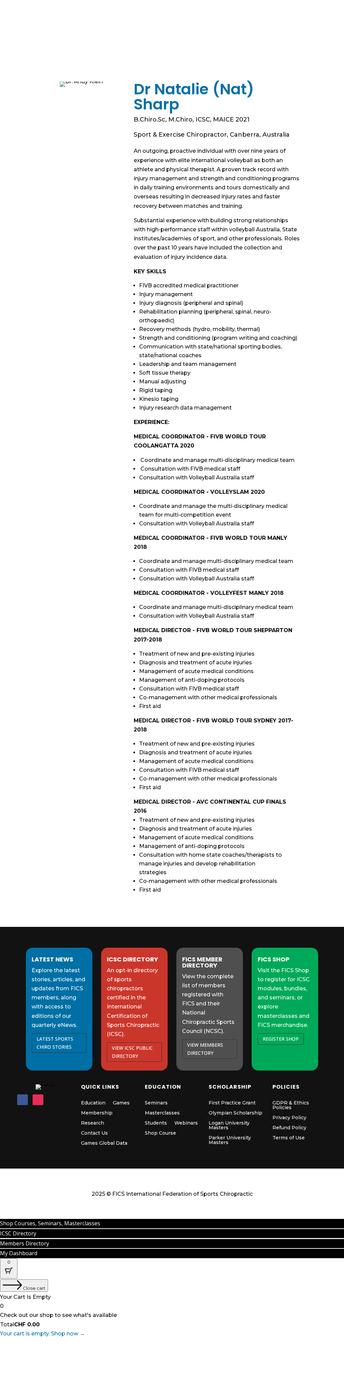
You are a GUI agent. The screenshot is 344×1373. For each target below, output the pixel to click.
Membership (217, 43)
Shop (107, 43)
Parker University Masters (230, 1140)
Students (156, 1123)
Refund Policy (289, 1128)
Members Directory (146, 10)
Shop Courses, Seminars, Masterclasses (50, 1223)
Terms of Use (288, 1138)
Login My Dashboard (249, 13)
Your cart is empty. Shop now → (42, 1333)
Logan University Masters (229, 1126)
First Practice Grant (232, 1103)
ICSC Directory (198, 10)
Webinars (186, 1123)
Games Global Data (104, 1143)
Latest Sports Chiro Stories (55, 1043)
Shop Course (160, 1133)
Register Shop (281, 1039)
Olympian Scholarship (235, 1113)
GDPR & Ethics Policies (290, 1105)
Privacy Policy (289, 1118)
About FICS (302, 43)
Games (136, 43)
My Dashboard (18, 1253)
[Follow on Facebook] (22, 1099)
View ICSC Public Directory (132, 1052)
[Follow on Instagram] (38, 1099)
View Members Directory (205, 1049)
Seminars (156, 1103)
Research (92, 1123)
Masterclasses (162, 1113)
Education (173, 43)
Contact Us (94, 1133)
